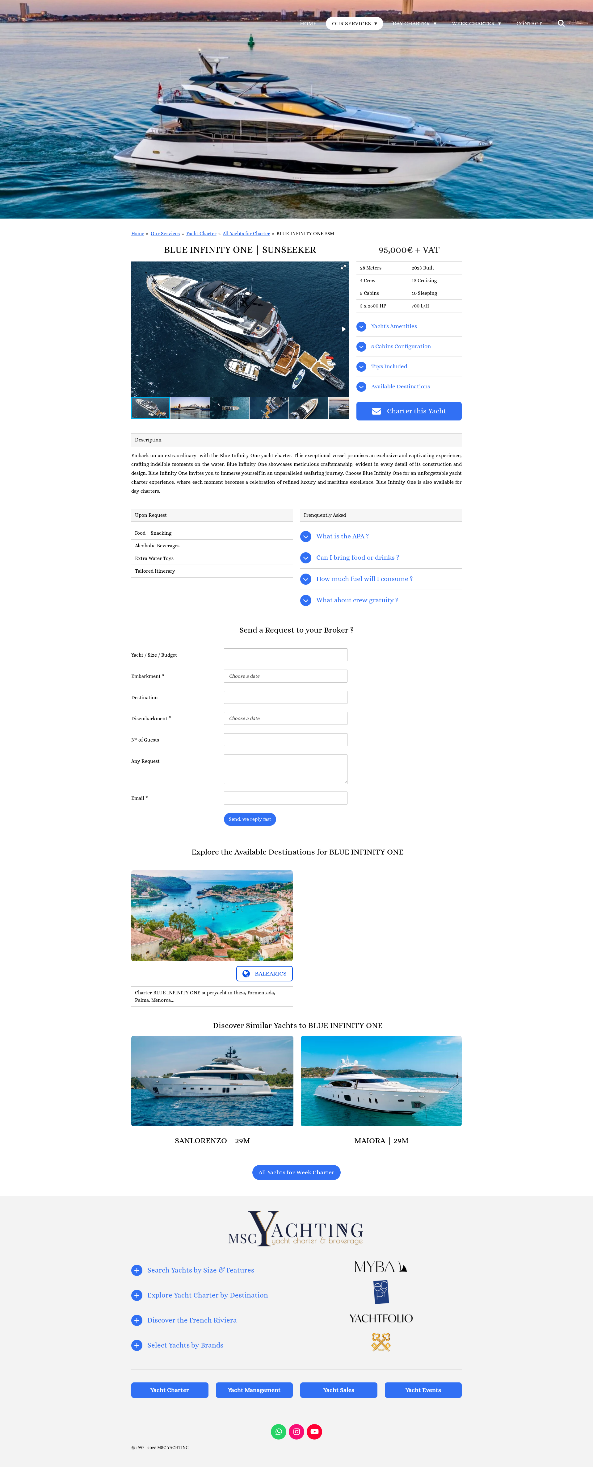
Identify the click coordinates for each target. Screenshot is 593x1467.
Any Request (145, 761)
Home (137, 233)
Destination (144, 697)
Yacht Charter (201, 233)
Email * (139, 798)
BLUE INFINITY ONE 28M (305, 233)
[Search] (561, 23)
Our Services (165, 233)
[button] (343, 267)
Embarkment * (147, 676)
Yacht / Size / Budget (154, 655)
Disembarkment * (151, 718)
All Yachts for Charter (246, 233)
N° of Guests (145, 740)
